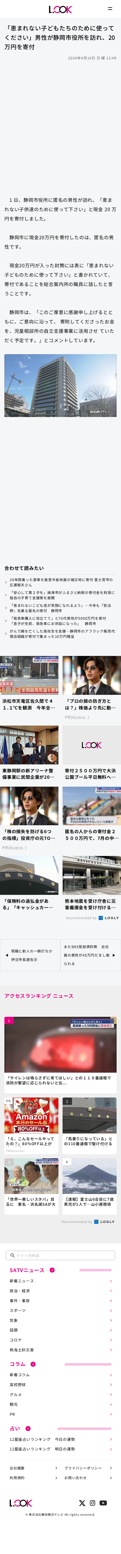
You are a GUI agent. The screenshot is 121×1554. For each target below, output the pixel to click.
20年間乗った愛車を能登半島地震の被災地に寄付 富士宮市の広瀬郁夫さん (61, 582)
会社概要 (17, 1467)
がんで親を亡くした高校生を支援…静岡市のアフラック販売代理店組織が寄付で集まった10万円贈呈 (62, 633)
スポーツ (18, 1310)
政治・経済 (20, 1290)
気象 (14, 1320)
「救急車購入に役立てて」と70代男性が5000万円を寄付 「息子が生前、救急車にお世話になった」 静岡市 (60, 621)
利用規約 (17, 1477)
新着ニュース (22, 1280)
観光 (14, 1404)
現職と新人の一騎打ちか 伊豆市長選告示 (33, 955)
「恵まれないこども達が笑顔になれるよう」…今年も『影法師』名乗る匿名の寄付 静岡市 (60, 608)
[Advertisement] (60, 125)
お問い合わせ (75, 1477)
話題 (14, 1330)
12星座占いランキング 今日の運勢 (42, 1439)
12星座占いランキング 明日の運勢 (42, 1449)
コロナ (16, 1340)
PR (12, 1414)
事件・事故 (20, 1300)
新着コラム (20, 1374)
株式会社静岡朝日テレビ (46, 1514)
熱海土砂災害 (22, 1350)
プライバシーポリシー (83, 1467)
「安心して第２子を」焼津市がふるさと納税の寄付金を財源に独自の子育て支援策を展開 (62, 595)
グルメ (16, 1394)
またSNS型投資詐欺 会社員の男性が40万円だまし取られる (87, 955)
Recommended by (82, 917)
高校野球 (18, 1384)
